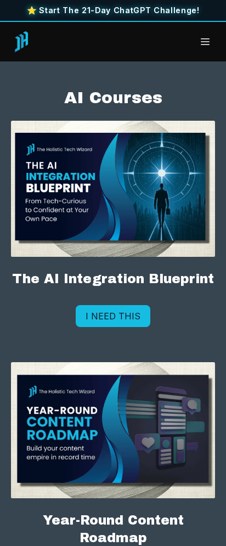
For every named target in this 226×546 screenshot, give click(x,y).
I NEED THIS (113, 316)
